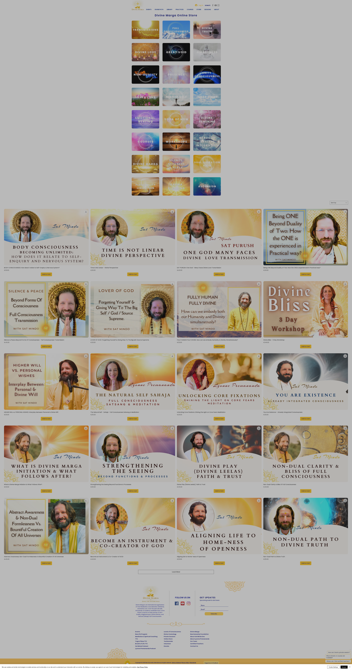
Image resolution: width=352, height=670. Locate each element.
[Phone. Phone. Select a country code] (161, 349)
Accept (344, 667)
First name (161, 329)
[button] (193, 310)
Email (160, 337)
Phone (160, 345)
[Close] (350, 667)
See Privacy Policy (142, 667)
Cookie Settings (333, 667)
